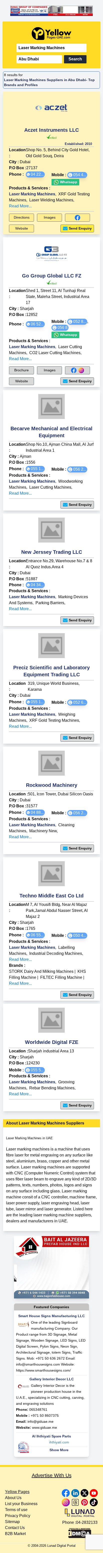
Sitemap (12, 1522)
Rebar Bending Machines (51, 1088)
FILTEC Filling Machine (61, 977)
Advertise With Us (52, 1475)
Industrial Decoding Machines (55, 953)
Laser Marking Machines (32, 194)
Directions (22, 217)
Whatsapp (68, 182)
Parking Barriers (50, 603)
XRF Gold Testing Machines (54, 720)
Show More (59, 1450)
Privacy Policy (17, 1516)
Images (50, 217)
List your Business (21, 1504)
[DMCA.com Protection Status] (79, 1532)
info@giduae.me (41, 1421)
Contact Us (15, 1528)
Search (75, 59)
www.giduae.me (44, 1427)
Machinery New (43, 831)
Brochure (21, 370)
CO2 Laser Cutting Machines (54, 353)
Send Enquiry (80, 228)
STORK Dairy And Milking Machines (41, 971)
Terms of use (16, 1510)
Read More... (20, 206)
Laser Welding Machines (51, 200)
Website (21, 228)
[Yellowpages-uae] (51, 33)
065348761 (38, 1410)
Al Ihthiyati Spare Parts (51, 1436)
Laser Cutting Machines (50, 487)
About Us (13, 1498)
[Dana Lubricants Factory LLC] (51, 10)
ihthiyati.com (59, 1442)
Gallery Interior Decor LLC (52, 1379)
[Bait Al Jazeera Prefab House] (51, 1267)
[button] (35, 174)
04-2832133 (87, 1522)
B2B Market (15, 1534)
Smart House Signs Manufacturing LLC (51, 1316)
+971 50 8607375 (45, 1415)
